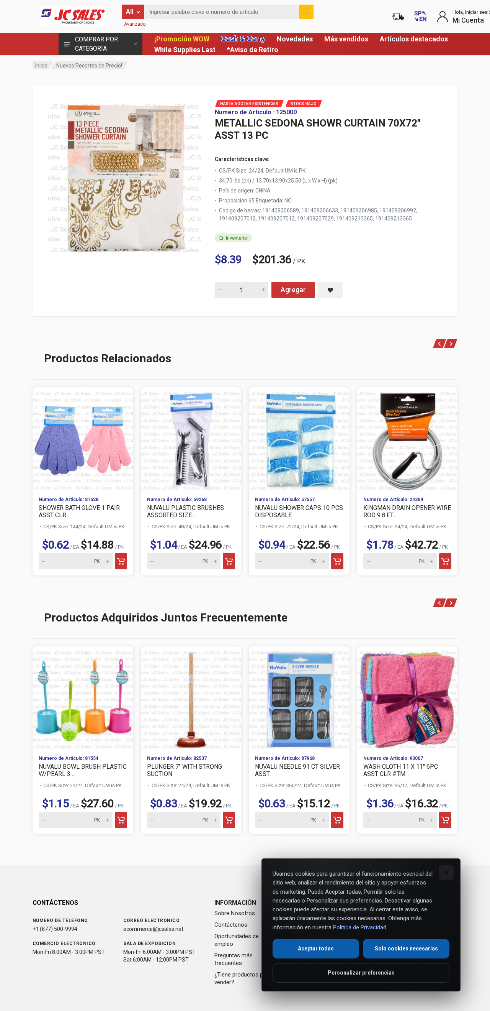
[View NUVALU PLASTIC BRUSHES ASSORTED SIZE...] (191, 438)
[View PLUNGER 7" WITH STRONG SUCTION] (191, 698)
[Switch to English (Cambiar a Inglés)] (420, 16)
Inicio (41, 65)
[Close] (446, 872)
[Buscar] (306, 12)
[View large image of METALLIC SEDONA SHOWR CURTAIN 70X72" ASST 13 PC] (124, 176)
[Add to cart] (121, 561)
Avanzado (134, 24)
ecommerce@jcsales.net (153, 929)
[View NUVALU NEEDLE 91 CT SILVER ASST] (299, 698)
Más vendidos (346, 39)
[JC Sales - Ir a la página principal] (73, 16)
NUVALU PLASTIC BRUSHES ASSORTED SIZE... (185, 511)
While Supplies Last (185, 50)
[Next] (450, 343)
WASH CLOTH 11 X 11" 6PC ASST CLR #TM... (400, 770)
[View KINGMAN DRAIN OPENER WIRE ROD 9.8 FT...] (407, 438)
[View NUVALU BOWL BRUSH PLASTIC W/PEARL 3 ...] (83, 698)
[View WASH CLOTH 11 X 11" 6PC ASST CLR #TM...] (407, 698)
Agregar (293, 290)
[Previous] (439, 343)
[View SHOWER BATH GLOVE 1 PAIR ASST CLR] (83, 438)
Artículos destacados (414, 39)
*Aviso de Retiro (252, 50)
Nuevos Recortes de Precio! (89, 65)
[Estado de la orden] (398, 16)
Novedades (295, 39)
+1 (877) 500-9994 (55, 929)
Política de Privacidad (359, 927)
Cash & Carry (243, 38)
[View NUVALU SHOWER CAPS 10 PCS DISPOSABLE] (299, 438)
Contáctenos (230, 924)
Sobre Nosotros (234, 913)
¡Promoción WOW (181, 39)
